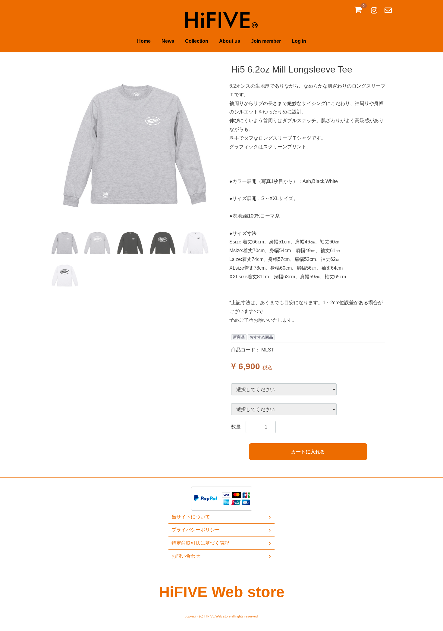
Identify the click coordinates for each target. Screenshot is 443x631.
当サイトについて (190, 516)
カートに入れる (308, 451)
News (168, 41)
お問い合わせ (185, 555)
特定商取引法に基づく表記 (200, 543)
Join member (266, 41)
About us (229, 41)
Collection (196, 41)
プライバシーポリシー (195, 530)
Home (144, 41)
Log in (299, 41)
